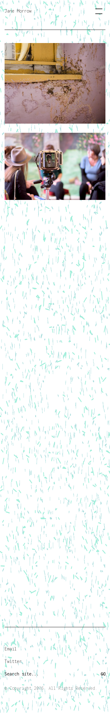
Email (11, 648)
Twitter (13, 661)
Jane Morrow (18, 10)
